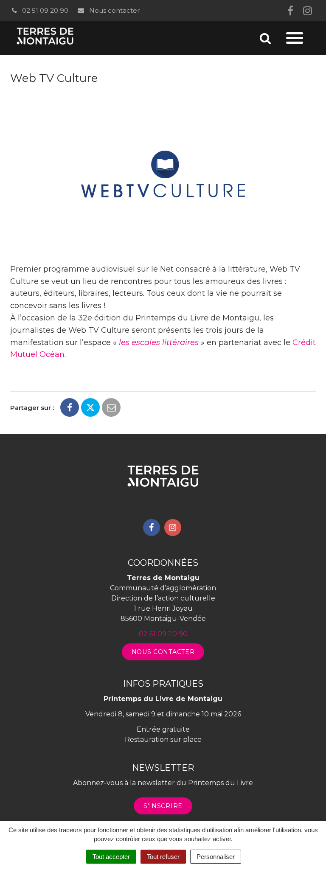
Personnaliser (216, 856)
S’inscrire (163, 806)
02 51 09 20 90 (44, 10)
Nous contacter (113, 10)
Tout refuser (163, 856)
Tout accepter (111, 856)
